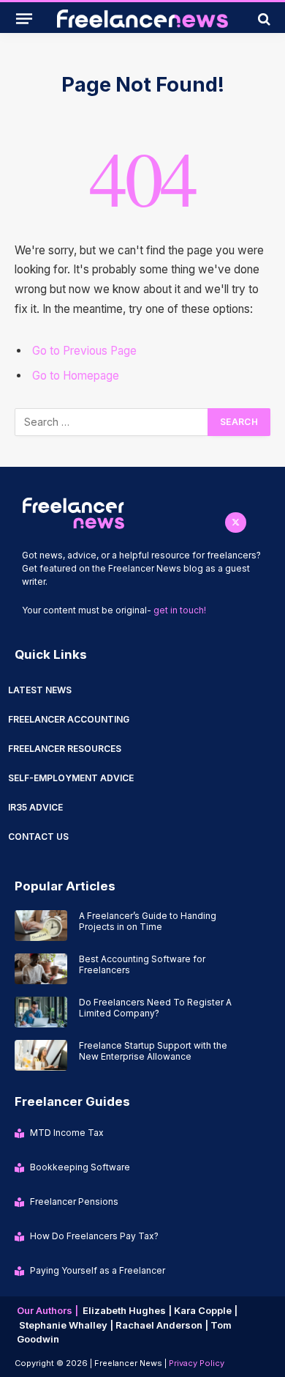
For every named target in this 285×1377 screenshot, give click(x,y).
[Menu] (24, 18)
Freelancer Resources (64, 748)
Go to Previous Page (84, 351)
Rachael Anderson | (162, 1325)
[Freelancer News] (142, 18)
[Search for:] (112, 422)
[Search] (262, 18)
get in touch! (179, 610)
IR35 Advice (35, 807)
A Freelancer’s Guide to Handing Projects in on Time (147, 921)
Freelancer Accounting (68, 719)
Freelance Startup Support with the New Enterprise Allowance (153, 1051)
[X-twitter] (235, 523)
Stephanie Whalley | (67, 1325)
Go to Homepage (75, 376)
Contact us (38, 836)
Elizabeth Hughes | (128, 1310)
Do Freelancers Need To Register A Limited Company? (155, 1008)
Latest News (40, 689)
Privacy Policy (196, 1363)
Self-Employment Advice (71, 777)
